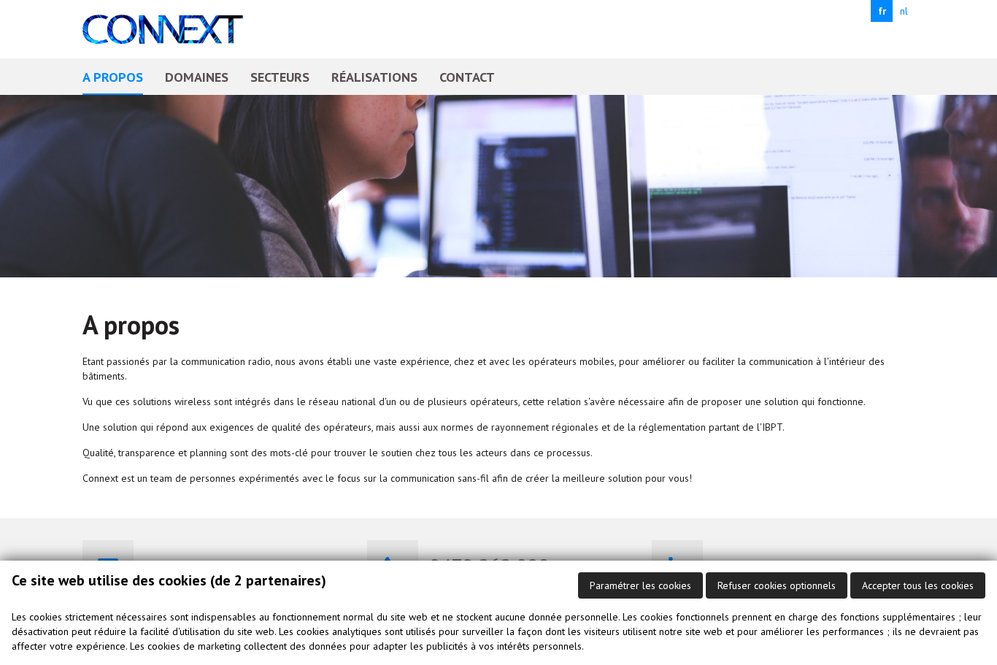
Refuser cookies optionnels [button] (776, 585)
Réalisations (374, 76)
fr (882, 11)
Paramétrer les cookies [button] (640, 585)
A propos (112, 76)
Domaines (196, 76)
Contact (467, 76)
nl (904, 11)
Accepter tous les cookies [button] (918, 585)
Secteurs (279, 76)
